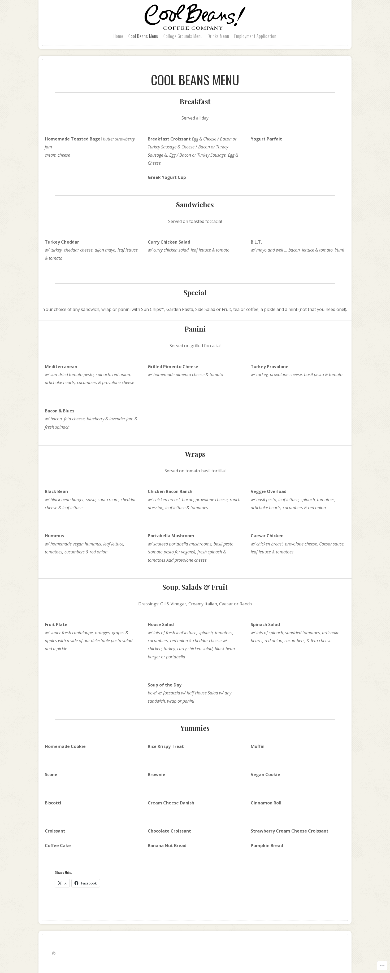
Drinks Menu (218, 36)
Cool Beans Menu (143, 36)
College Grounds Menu (183, 36)
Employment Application (255, 36)
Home (118, 36)
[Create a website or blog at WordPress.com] (53, 953)
